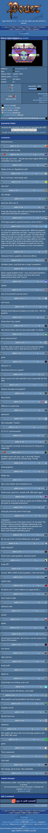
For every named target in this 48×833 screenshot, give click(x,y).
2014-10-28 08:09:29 (30, 402)
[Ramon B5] (46, 146)
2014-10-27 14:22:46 (29, 353)
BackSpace (40, 385)
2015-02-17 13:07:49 (28, 644)
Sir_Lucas (40, 619)
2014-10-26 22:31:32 (29, 281)
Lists (11, 29)
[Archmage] (3, 113)
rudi (43, 307)
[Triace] (46, 435)
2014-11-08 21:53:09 (28, 569)
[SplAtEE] (46, 773)
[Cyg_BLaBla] (46, 427)
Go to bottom (24, 33)
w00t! (42, 402)
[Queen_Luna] (46, 739)
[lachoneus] (46, 560)
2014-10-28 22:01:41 (25, 427)
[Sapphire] (46, 226)
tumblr (30, 132)
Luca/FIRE (40, 154)
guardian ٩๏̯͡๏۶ (39, 729)
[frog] (46, 712)
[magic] (46, 594)
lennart (42, 480)
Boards (42, 27)
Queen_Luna (39, 739)
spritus (42, 362)
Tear (14, 21)
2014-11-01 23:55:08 (30, 535)
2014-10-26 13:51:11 (27, 154)
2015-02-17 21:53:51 (30, 653)
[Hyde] (46, 471)
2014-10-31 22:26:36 (32, 497)
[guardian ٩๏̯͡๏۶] (46, 729)
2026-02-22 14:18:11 (28, 773)
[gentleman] (46, 628)
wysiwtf (41, 353)
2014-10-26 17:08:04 (28, 226)
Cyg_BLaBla (40, 427)
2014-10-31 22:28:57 (30, 507)
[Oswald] (46, 661)
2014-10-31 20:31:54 (29, 480)
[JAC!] (46, 463)
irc (25, 826)
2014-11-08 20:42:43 (27, 560)
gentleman (40, 628)
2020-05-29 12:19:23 (28, 703)
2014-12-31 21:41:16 (27, 628)
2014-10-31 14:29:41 (31, 471)
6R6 (5, 110)
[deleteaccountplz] (46, 695)
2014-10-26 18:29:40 (31, 252)
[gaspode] (46, 611)
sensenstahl (40, 190)
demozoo (43, 98)
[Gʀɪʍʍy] (46, 634)
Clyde (42, 374)
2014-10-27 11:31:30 (32, 342)
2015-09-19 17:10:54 (32, 687)
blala (42, 418)
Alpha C (41, 290)
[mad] (46, 199)
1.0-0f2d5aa (15, 822)
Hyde (42, 471)
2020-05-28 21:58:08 (22, 695)
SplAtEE (41, 773)
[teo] (46, 342)
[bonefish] (46, 182)
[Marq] (46, 488)
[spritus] (46, 362)
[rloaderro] (46, 703)
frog (43, 712)
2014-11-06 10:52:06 (29, 552)
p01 (43, 442)
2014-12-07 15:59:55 (28, 611)
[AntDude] (46, 569)
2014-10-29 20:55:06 (28, 452)
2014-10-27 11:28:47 (29, 334)
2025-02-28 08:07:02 (31, 765)
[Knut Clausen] (3, 108)
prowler (41, 281)
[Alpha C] (46, 290)
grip (43, 720)
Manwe (41, 317)
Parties (28, 27)
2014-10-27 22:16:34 (26, 385)
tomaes (41, 334)
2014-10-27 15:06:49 (29, 362)
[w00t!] (46, 402)
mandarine (33, 822)
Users (34, 27)
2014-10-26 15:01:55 (26, 190)
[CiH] (46, 393)
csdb (45, 96)
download (43, 94)
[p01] (46, 442)
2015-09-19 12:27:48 (30, 678)
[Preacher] (46, 173)
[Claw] (46, 602)
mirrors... (43, 102)
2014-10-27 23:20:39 (32, 393)
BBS (23, 29)
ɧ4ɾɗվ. (42, 535)
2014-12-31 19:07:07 (27, 619)
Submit (35, 29)
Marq (42, 488)
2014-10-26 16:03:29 (31, 207)
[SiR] (46, 748)
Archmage (8, 113)
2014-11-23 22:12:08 (31, 602)
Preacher (41, 173)
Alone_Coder (39, 543)
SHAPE (26, 38)
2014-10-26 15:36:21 (31, 199)
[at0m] (46, 326)
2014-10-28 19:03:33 (31, 410)
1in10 (42, 678)
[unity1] (46, 653)
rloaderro (41, 703)
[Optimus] (46, 260)
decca (42, 585)
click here (27, 789)
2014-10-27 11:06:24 (29, 317)
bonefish (41, 182)
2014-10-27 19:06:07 (30, 374)
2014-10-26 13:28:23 (27, 146)
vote (20, 21)
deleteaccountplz (38, 695)
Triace (42, 435)
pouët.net (6, 822)
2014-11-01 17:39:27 (31, 516)
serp (42, 516)
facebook (11, 132)
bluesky (36, 132)
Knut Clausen (9, 108)
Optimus (41, 260)
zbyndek (41, 644)
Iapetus (41, 552)
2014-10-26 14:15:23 (28, 173)
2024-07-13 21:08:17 (27, 756)
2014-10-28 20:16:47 (31, 418)
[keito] (46, 670)
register (44, 805)
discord (44, 824)
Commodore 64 (20, 69)
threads (43, 132)
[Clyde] (46, 374)
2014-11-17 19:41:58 (30, 594)
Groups (20, 27)
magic (42, 594)
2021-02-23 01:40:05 (32, 720)
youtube (44, 100)
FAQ (29, 29)
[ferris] (46, 207)
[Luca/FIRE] (46, 154)
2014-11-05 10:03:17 (25, 543)
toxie (42, 410)
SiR (43, 748)
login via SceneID (27, 801)
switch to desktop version (24, 820)
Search (17, 29)
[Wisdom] (3, 105)
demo (16, 71)
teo (43, 342)
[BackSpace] (46, 385)
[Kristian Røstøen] (3, 115)
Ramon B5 (40, 146)
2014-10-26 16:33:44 (29, 218)
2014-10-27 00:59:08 (29, 290)
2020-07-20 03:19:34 (31, 712)
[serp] (46, 516)
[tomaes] (46, 334)
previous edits (24, 791)
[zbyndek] (46, 644)
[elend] (46, 507)
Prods (12, 27)
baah (42, 269)
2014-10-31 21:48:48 (31, 488)
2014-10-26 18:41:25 (28, 260)
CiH (43, 393)
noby (42, 252)
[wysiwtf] (46, 353)
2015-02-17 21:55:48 (29, 661)
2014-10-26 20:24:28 (31, 269)
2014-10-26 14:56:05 (28, 182)
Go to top (24, 817)
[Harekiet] (46, 452)
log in (37, 805)
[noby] (46, 252)
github (46, 828)
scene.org (4, 824)
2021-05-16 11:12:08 (25, 739)
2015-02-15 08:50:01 (28, 634)
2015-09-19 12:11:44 (31, 670)
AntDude (41, 569)
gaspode (41, 611)
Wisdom (7, 105)
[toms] (46, 765)
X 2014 (15, 77)
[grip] (46, 720)
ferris (42, 207)
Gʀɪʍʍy (41, 634)
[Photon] (46, 218)
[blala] (46, 418)
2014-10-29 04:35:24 (32, 442)
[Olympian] (46, 756)
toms (42, 765)
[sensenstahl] (46, 190)
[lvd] (46, 687)
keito (42, 670)
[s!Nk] (46, 298)
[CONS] (46, 577)
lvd (43, 687)
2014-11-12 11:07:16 (30, 585)
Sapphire (41, 226)
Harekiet (41, 452)
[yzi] (46, 497)
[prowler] (46, 281)
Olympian (41, 756)
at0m (42, 326)
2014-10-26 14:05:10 (29, 165)
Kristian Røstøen (10, 115)
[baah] (46, 269)
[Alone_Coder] (46, 543)
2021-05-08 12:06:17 (24, 729)
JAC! (42, 463)
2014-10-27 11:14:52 (31, 326)
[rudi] (46, 307)
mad (42, 199)
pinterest (24, 132)
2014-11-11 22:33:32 (30, 577)
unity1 (42, 653)
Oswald (41, 661)
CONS (42, 577)
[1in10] (46, 678)
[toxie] (46, 410)
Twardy (41, 165)
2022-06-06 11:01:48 (32, 748)
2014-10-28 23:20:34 (30, 435)
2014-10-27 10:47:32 (32, 307)
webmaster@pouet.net (33, 828)
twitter (17, 132)
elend (42, 507)
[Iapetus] (46, 552)
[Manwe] (46, 317)
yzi (43, 497)
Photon (41, 218)
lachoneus (40, 560)
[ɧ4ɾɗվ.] (46, 535)
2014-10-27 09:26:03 (31, 298)
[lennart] (46, 480)
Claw (42, 602)
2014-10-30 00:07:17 (31, 463)
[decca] (46, 585)
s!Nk (42, 298)
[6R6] (3, 110)
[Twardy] (46, 165)
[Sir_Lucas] (46, 619)
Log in (6, 27)
